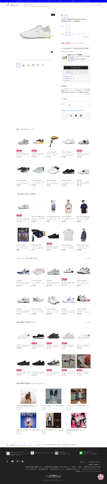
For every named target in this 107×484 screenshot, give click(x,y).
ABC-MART (65, 15)
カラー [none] (62, 26)
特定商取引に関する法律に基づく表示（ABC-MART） (72, 110)
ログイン (87, 5)
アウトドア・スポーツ (21, 444)
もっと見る (87, 93)
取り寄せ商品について (69, 78)
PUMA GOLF (65, 17)
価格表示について (68, 76)
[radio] (68, 27)
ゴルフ (30, 444)
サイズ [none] (62, 33)
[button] (35, 36)
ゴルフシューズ (37, 444)
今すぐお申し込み (71, 60)
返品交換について (68, 80)
